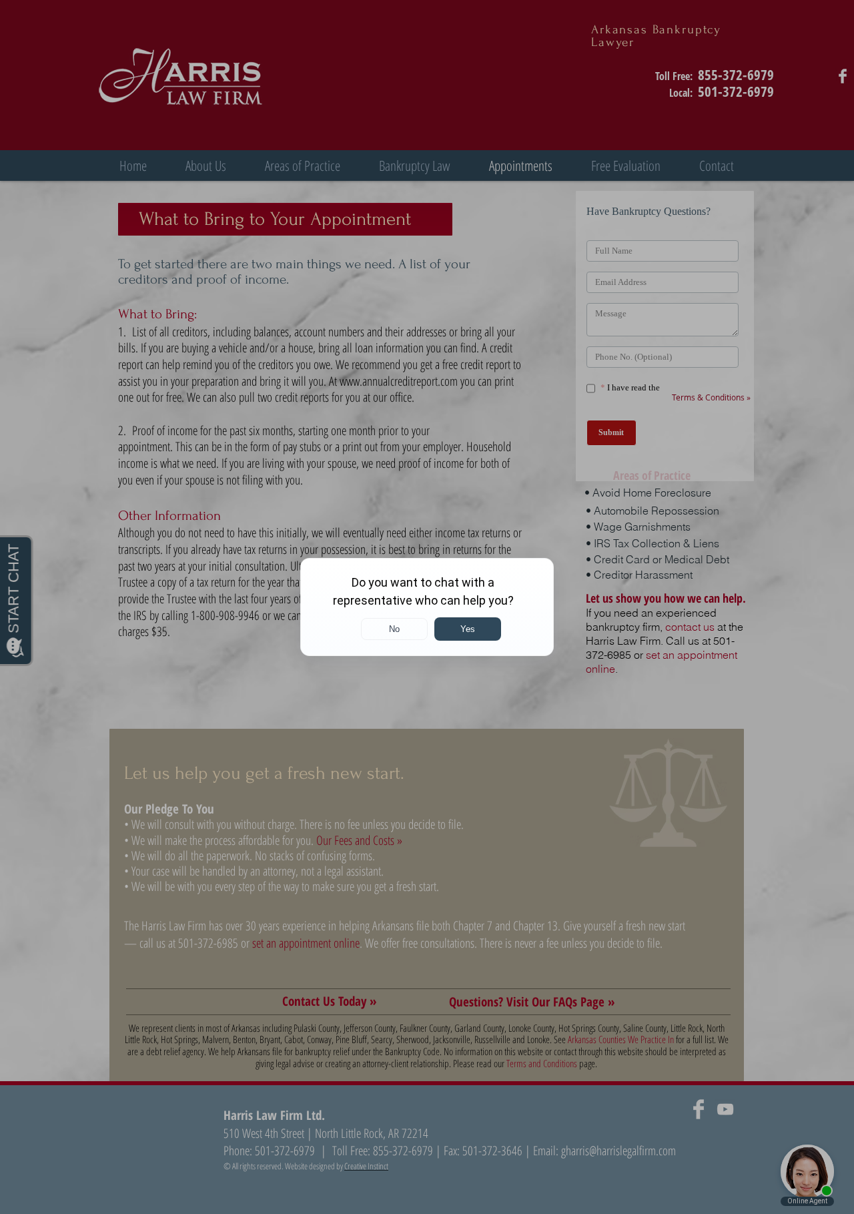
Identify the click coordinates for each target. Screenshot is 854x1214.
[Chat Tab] (427, 607)
